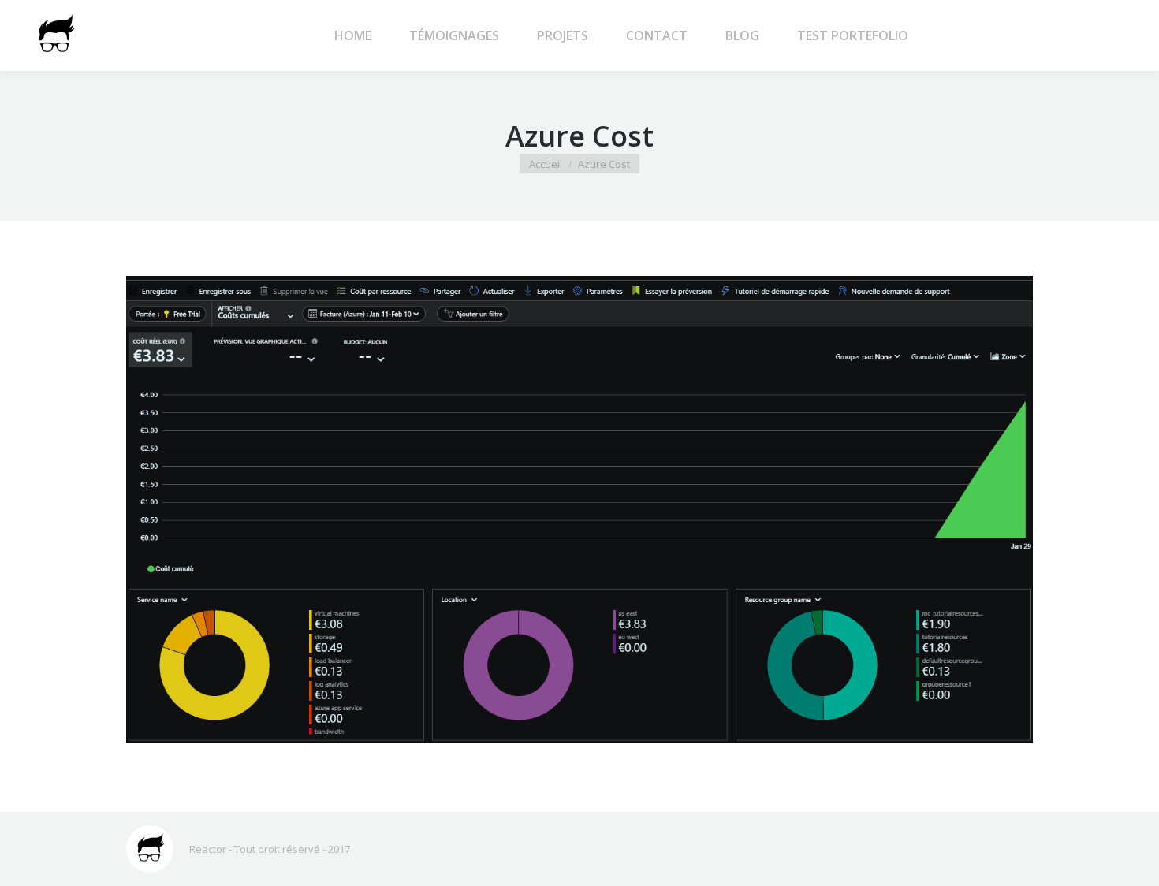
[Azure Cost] (579, 509)
